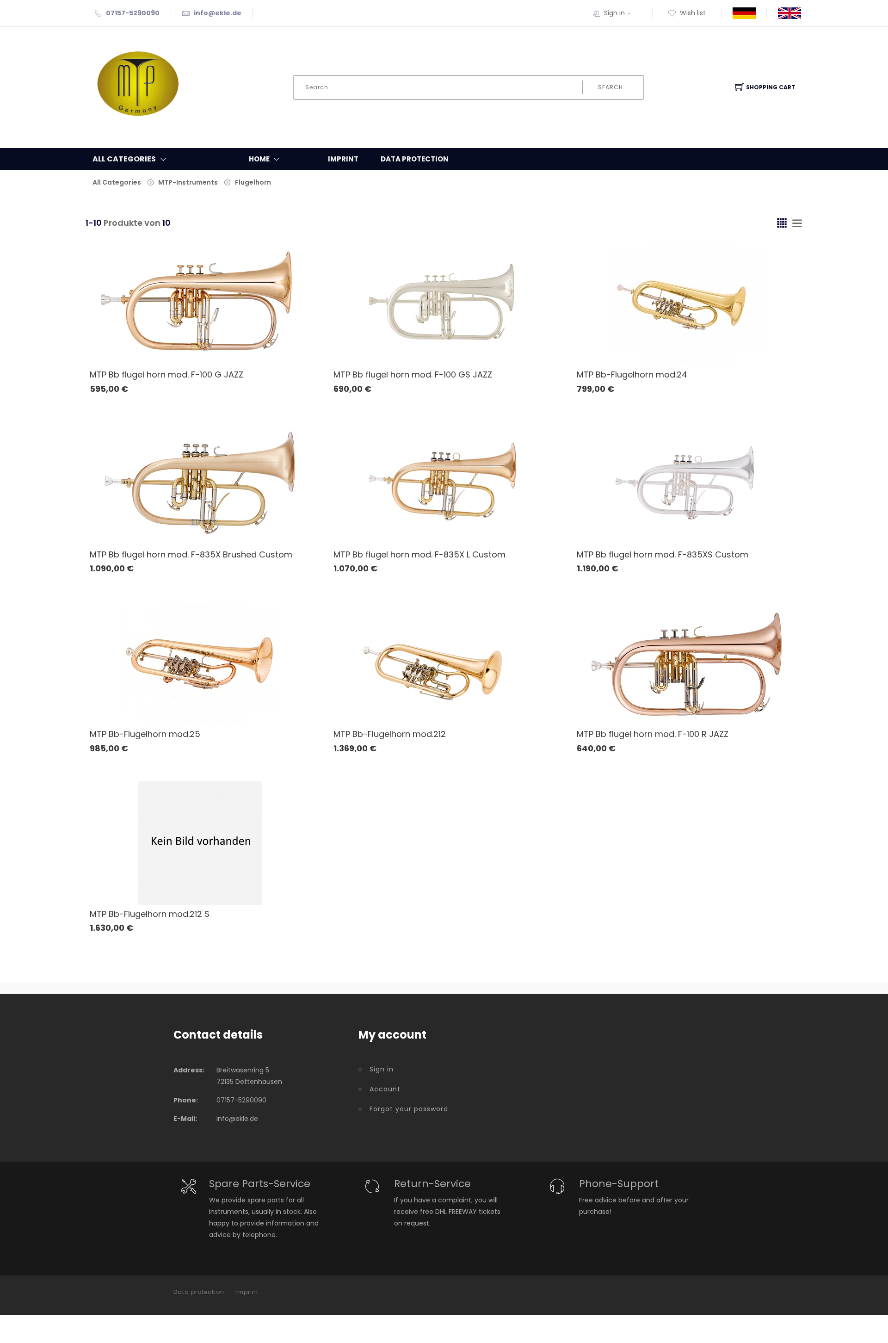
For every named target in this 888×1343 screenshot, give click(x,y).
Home (259, 159)
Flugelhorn (253, 182)
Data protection (415, 159)
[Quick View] (236, 341)
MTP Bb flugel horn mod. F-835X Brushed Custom (191, 554)
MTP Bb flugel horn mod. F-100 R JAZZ (652, 734)
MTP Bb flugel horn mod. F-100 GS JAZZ (412, 374)
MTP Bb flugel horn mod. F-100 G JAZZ (166, 374)
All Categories (116, 182)
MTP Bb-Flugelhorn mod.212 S (150, 914)
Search (610, 87)
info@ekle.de (217, 13)
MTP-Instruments (188, 182)
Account (385, 1089)
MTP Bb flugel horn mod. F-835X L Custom (419, 554)
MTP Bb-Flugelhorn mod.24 (632, 374)
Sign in (614, 13)
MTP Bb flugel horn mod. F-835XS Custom (662, 554)
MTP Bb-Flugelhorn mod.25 (145, 734)
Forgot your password (409, 1109)
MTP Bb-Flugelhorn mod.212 (389, 734)
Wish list (693, 13)
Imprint (343, 159)
